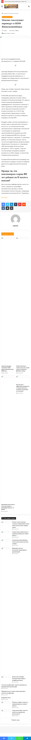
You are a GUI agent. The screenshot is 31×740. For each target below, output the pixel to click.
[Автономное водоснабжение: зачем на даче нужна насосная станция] (6, 542)
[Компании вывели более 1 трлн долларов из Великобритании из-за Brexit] (8, 439)
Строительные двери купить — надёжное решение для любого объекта (20, 533)
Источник (4, 197)
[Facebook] (3, 204)
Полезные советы (14, 13)
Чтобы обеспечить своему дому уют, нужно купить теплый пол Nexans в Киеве (22, 368)
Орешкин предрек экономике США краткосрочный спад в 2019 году (7, 368)
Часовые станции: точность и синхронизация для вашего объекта (20, 704)
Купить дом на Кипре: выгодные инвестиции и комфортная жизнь (18, 678)
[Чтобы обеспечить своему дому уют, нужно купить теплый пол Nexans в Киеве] (23, 300)
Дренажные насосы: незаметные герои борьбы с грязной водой (19, 550)
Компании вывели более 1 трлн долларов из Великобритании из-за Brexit (8, 507)
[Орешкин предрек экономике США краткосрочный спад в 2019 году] (8, 300)
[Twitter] (7, 204)
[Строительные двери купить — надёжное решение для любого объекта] (6, 534)
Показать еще (15, 720)
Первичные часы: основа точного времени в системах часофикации (13, 692)
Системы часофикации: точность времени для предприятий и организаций (14, 686)
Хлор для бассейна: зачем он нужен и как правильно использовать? (19, 712)
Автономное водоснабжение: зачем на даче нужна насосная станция (20, 541)
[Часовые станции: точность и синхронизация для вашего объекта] (6, 704)
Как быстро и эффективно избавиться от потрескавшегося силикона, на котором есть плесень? (22, 388)
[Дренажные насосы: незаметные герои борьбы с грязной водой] (6, 611)
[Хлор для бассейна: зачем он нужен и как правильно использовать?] (6, 713)
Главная (5, 13)
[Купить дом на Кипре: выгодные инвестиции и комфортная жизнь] (6, 679)
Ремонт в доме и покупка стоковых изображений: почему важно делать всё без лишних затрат (20, 524)
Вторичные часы (6, 697)
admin (5, 30)
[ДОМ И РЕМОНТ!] (11, 6)
